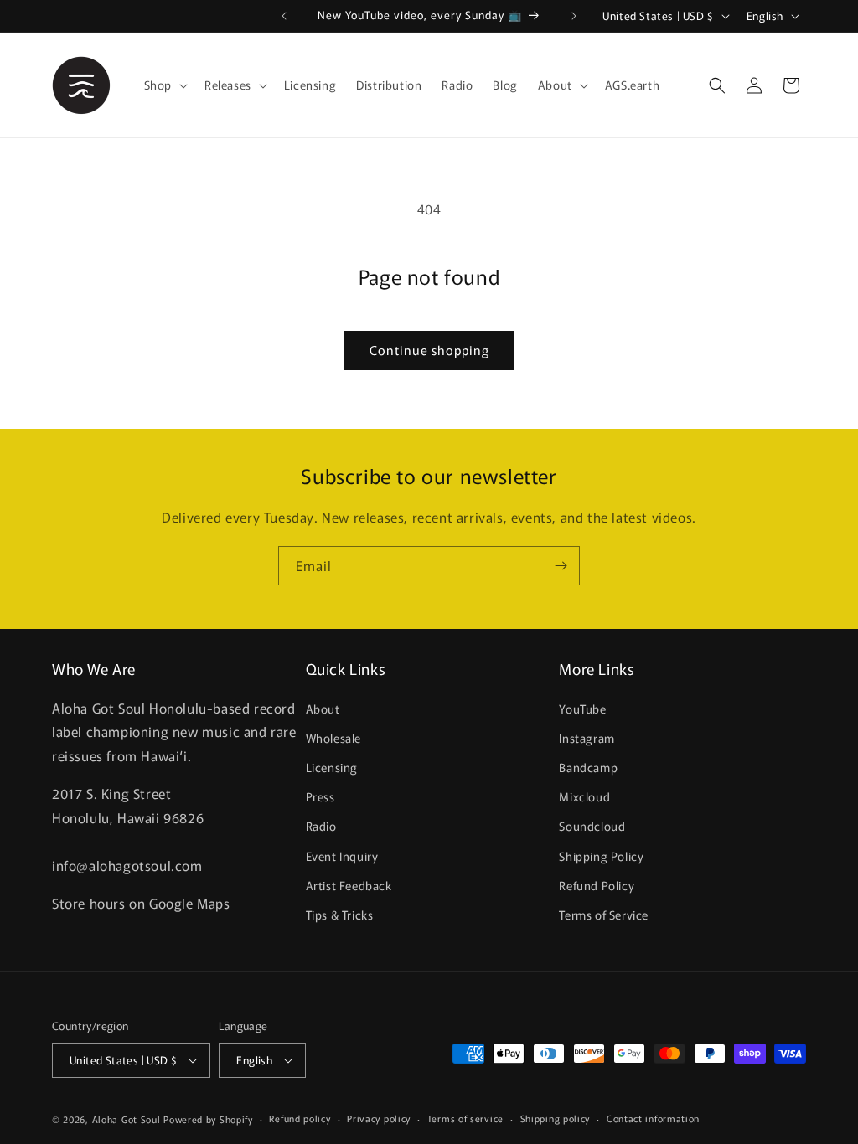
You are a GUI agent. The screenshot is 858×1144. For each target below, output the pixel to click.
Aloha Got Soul (126, 1119)
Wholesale (333, 737)
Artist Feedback (349, 885)
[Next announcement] (574, 16)
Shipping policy (555, 1118)
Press (320, 796)
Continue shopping (429, 349)
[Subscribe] (560, 565)
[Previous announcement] (284, 16)
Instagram (586, 737)
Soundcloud (592, 825)
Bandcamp (588, 767)
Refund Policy (596, 885)
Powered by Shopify (208, 1119)
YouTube (582, 708)
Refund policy (299, 1118)
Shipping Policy (601, 856)
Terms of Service (604, 914)
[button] (164, 84)
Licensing (332, 767)
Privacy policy (379, 1118)
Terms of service (465, 1118)
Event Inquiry (342, 856)
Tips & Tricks (340, 914)
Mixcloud (584, 796)
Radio (321, 825)
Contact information (653, 1118)
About (323, 708)
